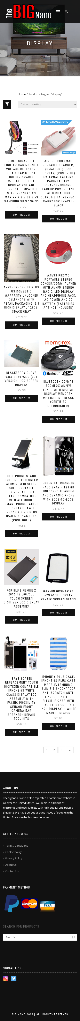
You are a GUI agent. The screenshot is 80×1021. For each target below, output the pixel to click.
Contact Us (12, 871)
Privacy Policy (13, 858)
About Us (11, 865)
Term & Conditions (16, 845)
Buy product (22, 215)
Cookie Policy (13, 852)
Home (22, 94)
